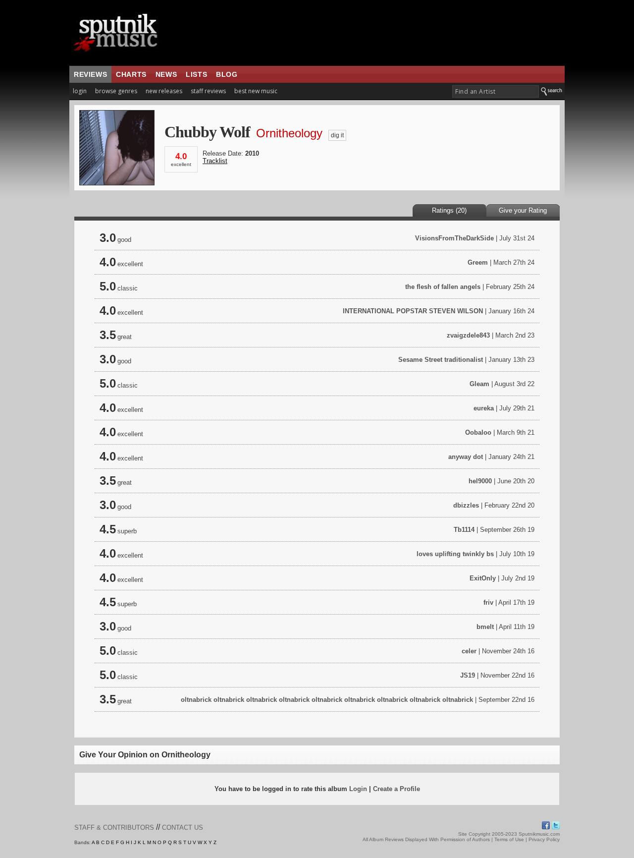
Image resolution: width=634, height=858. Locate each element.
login (80, 91)
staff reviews (208, 91)
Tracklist (215, 161)
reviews (90, 74)
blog (226, 74)
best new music (255, 91)
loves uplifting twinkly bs (455, 554)
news (166, 74)
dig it (337, 135)
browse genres (116, 91)
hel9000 (480, 481)
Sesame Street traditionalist (440, 359)
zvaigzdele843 (468, 335)
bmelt (485, 626)
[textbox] (495, 91)
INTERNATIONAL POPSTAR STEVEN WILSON (413, 311)
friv (488, 602)
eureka (484, 408)
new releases (164, 91)
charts (131, 74)
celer (469, 651)
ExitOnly (483, 578)
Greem (478, 262)
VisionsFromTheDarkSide (454, 238)
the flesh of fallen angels (443, 286)
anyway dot (465, 456)
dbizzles (466, 505)
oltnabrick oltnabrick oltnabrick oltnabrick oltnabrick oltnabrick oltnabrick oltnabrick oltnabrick (327, 699)
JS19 (467, 675)
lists (196, 74)
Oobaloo (478, 432)
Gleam (479, 384)
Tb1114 (464, 529)
